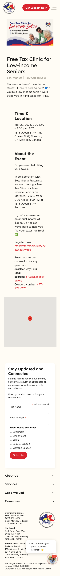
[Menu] (54, 8)
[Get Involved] (53, 492)
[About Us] (53, 475)
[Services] (53, 484)
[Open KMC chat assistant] (52, 559)
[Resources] (53, 501)
